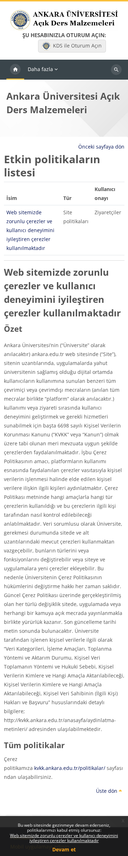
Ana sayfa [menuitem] (15, 70)
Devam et (64, 849)
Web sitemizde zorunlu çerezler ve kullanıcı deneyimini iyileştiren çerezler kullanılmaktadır (64, 838)
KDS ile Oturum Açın (77, 45)
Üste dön (107, 790)
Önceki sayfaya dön (101, 146)
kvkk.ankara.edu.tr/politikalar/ (69, 768)
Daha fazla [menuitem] (40, 69)
